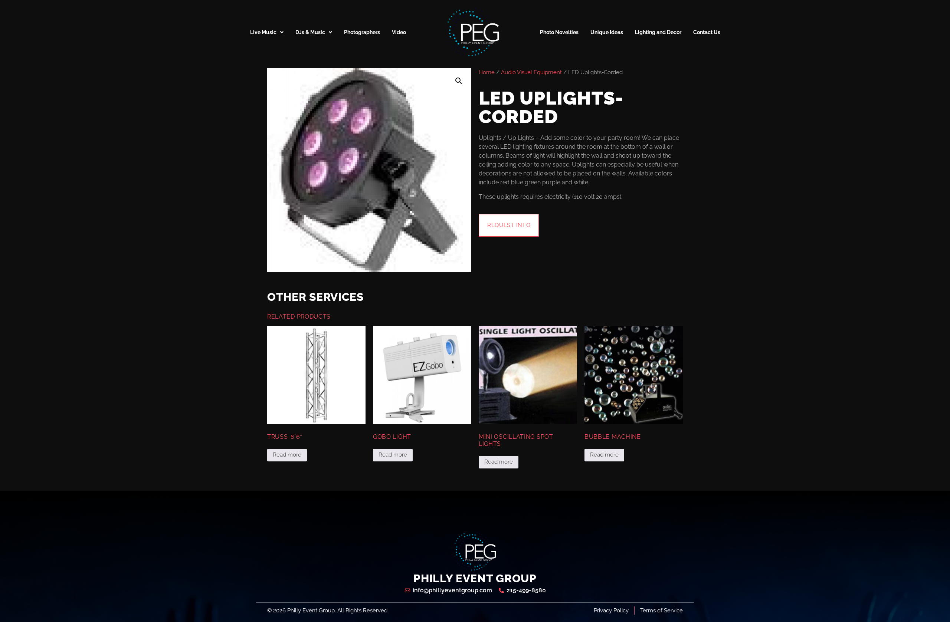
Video (399, 32)
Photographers (362, 32)
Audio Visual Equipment (531, 72)
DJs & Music (310, 32)
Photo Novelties (559, 32)
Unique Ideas (606, 32)
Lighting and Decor (658, 32)
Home (487, 72)
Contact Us (706, 32)
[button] (458, 81)
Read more (287, 454)
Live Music (263, 32)
